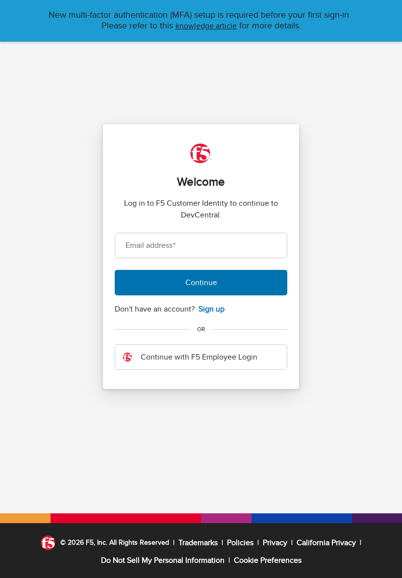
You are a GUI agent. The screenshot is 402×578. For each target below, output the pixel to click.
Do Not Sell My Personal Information (163, 560)
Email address (151, 245)
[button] (206, 26)
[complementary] (268, 560)
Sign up (212, 309)
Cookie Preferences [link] (268, 560)
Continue (201, 283)
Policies (240, 543)
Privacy (275, 543)
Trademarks (198, 543)
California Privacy (326, 543)
